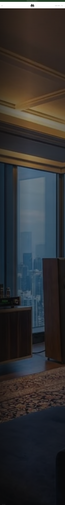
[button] (2, 6)
